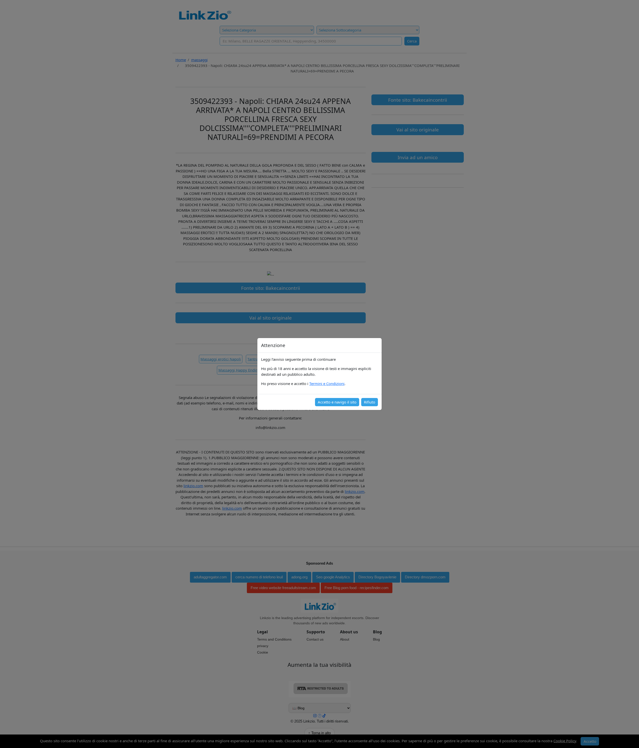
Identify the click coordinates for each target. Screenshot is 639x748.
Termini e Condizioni (326, 383)
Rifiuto (369, 401)
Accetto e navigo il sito (337, 401)
